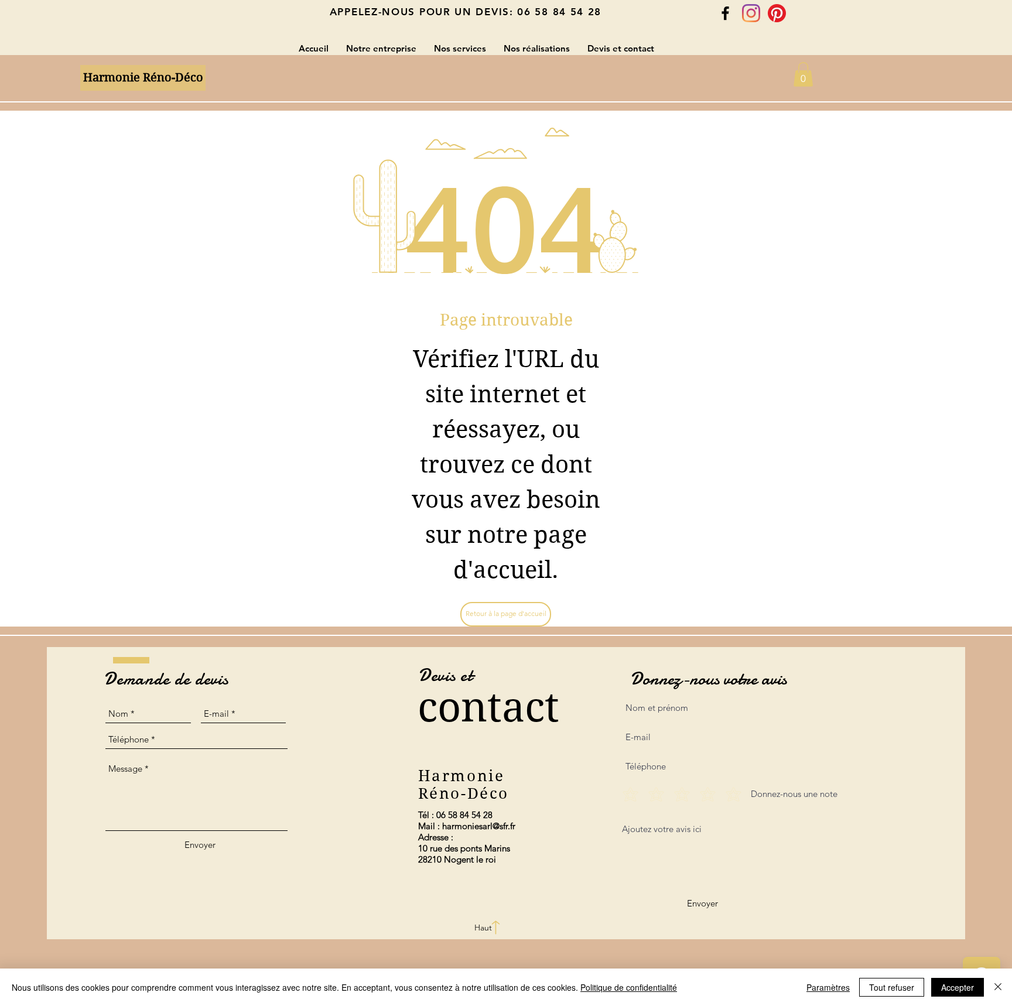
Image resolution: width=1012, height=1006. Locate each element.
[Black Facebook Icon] (725, 13)
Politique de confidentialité (628, 987)
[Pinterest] (777, 13)
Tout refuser (891, 987)
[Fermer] (998, 987)
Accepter (957, 987)
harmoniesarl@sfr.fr (478, 826)
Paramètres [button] (828, 987)
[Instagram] (751, 13)
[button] (803, 74)
